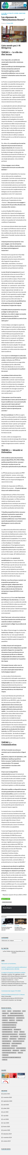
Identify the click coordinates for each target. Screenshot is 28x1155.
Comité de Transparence (9, 1022)
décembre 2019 (7, 1134)
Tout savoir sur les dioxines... (8, 963)
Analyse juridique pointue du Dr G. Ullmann (13, 994)
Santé (23, 1050)
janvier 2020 (6, 1130)
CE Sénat (19, 1020)
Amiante (5, 1013)
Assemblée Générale (8, 1017)
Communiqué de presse (9, 1024)
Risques (14, 1045)
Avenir (16, 13)
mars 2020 (6, 1123)
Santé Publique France (9, 1052)
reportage (6, 1045)
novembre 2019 (7, 1137)
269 (4, 1011)
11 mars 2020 (9, 23)
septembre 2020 (7, 1101)
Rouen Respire (7, 908)
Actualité (10, 13)
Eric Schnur (14, 1036)
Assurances (20, 1017)
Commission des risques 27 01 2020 (11, 991)
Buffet (11, 1020)
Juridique (13, 1038)
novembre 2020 (7, 1097)
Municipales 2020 (6, 902)
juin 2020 (5, 1112)
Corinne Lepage (7, 1029)
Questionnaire (16, 1043)
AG (24, 1011)
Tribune (5, 1055)
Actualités (17, 1011)
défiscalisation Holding (9, 1034)
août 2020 (6, 1104)
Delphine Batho (7, 1031)
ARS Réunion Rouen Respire (15, 1015)
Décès (22, 1031)
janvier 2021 (6, 1093)
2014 (9, 1011)
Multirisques (6, 1041)
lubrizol (21, 1038)
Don (16, 1031)
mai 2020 (5, 1115)
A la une (4, 13)
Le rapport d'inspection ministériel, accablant (13, 972)
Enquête (5, 1036)
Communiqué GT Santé (9, 1027)
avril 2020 (6, 1119)
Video (4, 1059)
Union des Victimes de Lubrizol (11, 1057)
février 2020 (6, 1126)
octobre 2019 (6, 1141)
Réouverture (6, 1050)
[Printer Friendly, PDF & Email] (5, 898)
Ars (4, 1015)
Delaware (17, 1029)
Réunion (16, 1050)
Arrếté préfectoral (16, 1013)
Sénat (20, 1052)
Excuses (23, 1036)
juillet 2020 (6, 1108)
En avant (22, 1034)
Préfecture (6, 1043)
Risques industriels (8, 1048)
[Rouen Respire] (14, 5)
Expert (5, 1038)
